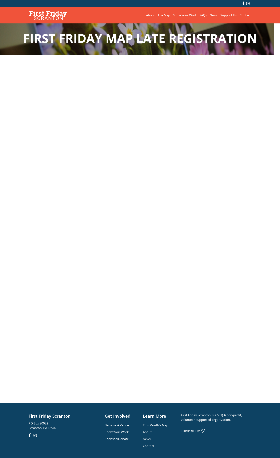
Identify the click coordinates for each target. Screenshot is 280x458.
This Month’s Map (155, 425)
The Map (164, 15)
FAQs (203, 15)
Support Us (228, 15)
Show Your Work (185, 15)
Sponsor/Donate (117, 439)
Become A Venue (117, 425)
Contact (245, 15)
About (150, 15)
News (214, 15)
